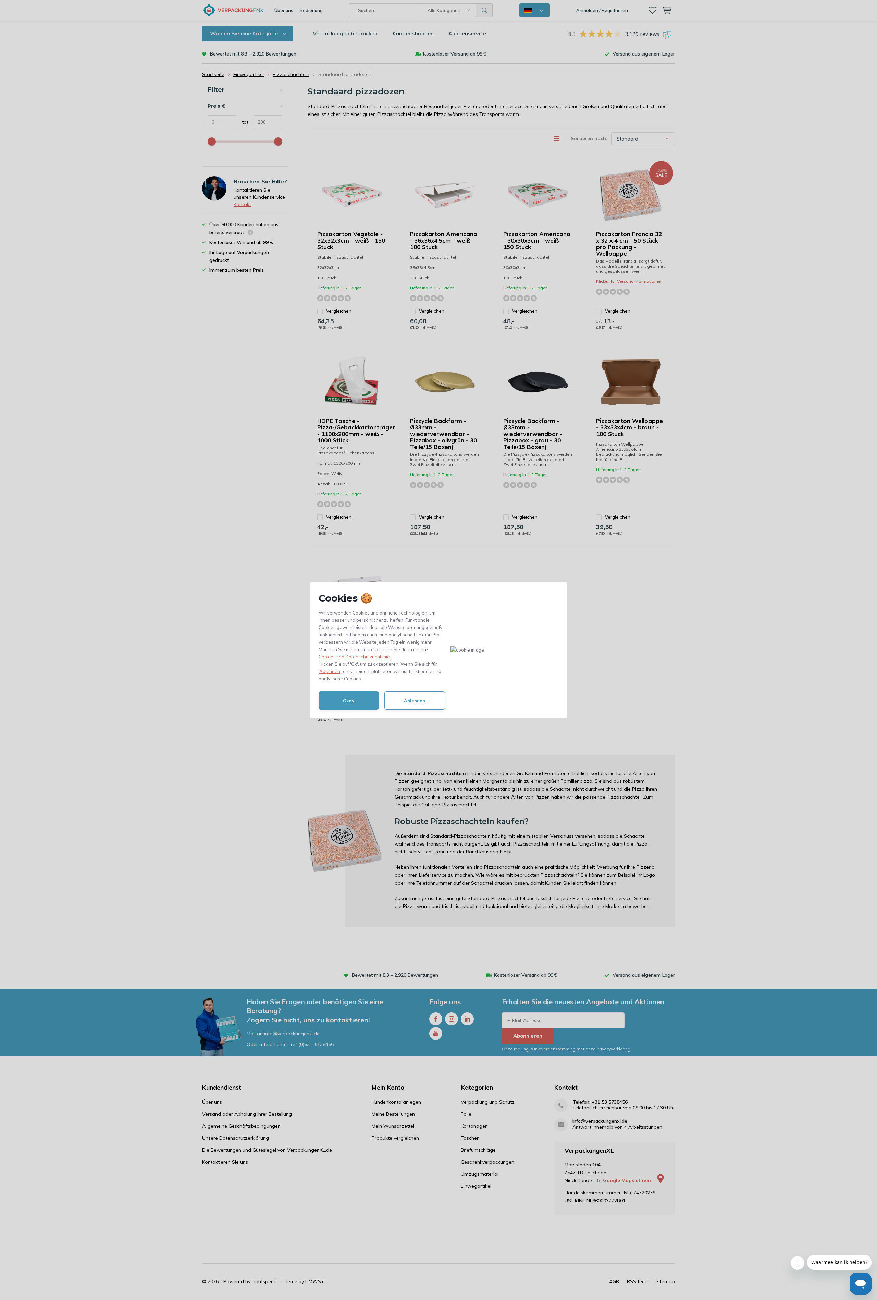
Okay (348, 700)
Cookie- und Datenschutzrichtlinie (354, 656)
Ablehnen (329, 671)
